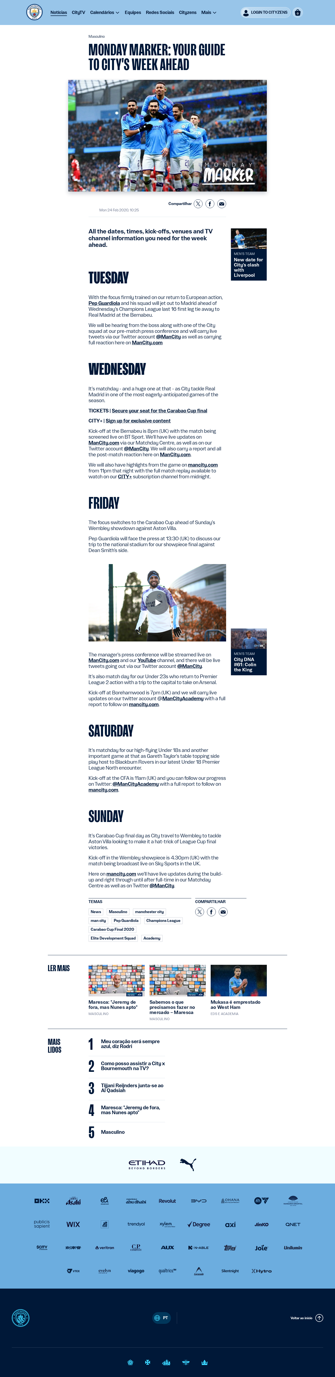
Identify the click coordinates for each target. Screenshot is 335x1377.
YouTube (147, 660)
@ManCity (168, 336)
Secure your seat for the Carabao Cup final (159, 410)
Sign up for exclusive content (138, 420)
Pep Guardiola (104, 303)
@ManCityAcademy (136, 784)
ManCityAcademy (183, 698)
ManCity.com (147, 342)
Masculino (113, 1132)
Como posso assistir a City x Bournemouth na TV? (133, 1066)
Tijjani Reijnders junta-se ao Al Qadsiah (132, 1088)
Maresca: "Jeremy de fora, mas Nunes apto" (130, 1110)
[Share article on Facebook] (210, 203)
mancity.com (203, 465)
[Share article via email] (221, 203)
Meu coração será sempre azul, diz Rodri (130, 1044)
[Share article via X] (198, 203)
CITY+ (125, 476)
